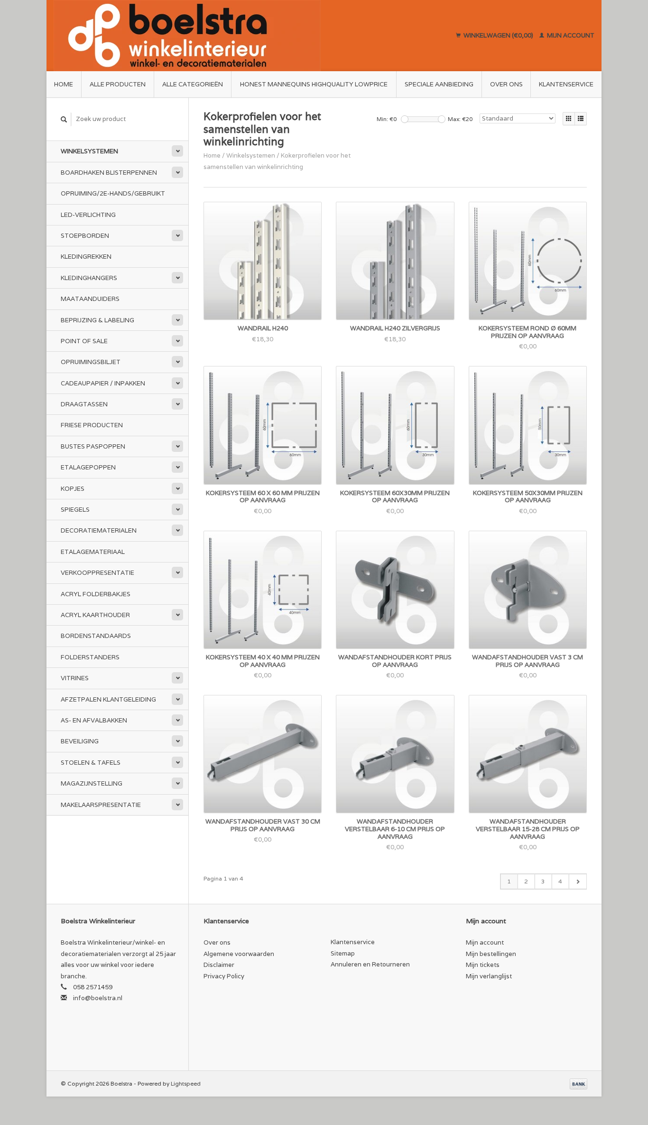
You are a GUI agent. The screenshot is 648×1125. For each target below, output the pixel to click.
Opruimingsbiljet (90, 362)
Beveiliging (80, 741)
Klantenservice (566, 84)
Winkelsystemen (89, 151)
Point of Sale (84, 341)
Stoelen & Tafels (90, 763)
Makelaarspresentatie (101, 805)
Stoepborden (85, 236)
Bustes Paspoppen (93, 446)
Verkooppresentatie (97, 573)
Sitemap (343, 953)
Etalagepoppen (88, 467)
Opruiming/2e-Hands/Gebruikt (113, 193)
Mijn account (570, 35)
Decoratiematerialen (99, 530)
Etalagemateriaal (93, 552)
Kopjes (72, 489)
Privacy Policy (224, 976)
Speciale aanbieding (439, 84)
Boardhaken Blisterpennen (109, 173)
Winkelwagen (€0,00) (498, 35)
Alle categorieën (192, 84)
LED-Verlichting (88, 215)
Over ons (506, 84)
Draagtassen (84, 404)
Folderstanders (90, 657)
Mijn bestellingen (491, 954)
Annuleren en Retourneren (370, 964)
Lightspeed (186, 1083)
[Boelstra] (232, 35)
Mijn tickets (483, 965)
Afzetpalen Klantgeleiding (108, 699)
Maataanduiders (90, 299)
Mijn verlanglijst (489, 976)
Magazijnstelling (91, 783)
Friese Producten (92, 425)
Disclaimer (219, 965)
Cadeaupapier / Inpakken (103, 383)
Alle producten (118, 84)
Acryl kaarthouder (95, 615)
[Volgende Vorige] (577, 881)
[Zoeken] (64, 119)
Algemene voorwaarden (239, 954)
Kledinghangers (89, 278)
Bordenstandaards (96, 636)
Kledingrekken (86, 257)
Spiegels (75, 510)
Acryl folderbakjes (95, 594)
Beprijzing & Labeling (97, 320)
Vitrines (75, 678)
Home (63, 84)
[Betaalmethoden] (578, 1083)
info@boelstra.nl (97, 998)
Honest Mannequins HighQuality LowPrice (314, 84)
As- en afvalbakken (94, 720)
